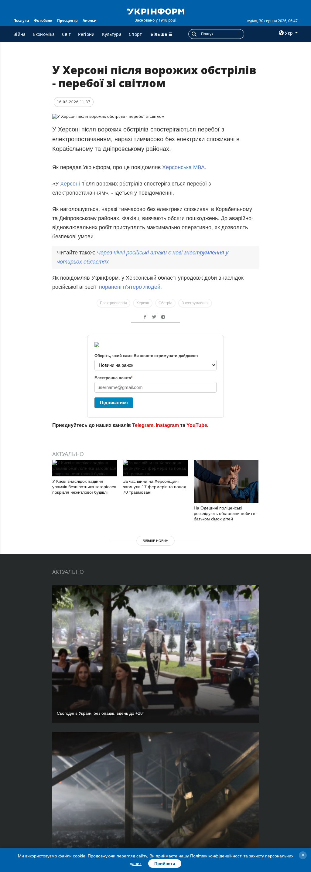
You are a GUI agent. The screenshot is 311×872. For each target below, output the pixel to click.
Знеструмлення (195, 303)
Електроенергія (113, 303)
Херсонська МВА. (184, 167)
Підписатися (114, 402)
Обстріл (165, 303)
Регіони (86, 34)
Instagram (167, 425)
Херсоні (70, 184)
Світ (66, 34)
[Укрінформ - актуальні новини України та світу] (155, 11)
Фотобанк (43, 20)
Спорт (135, 34)
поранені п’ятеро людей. (130, 287)
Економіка (44, 34)
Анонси (90, 20)
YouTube (196, 425)
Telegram (142, 425)
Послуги (21, 20)
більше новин (155, 541)
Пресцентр (67, 20)
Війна (19, 34)
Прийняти (164, 863)
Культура (111, 34)
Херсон (142, 303)
